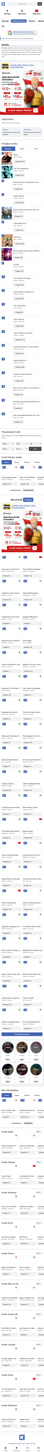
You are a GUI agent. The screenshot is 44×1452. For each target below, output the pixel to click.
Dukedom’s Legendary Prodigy (11, 926)
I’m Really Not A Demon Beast (28, 1176)
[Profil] (38, 1448)
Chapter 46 (6, 623)
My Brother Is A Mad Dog (10, 1328)
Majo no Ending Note (8, 1267)
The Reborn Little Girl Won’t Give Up (32, 926)
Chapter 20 (27, 1004)
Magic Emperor (19, 196)
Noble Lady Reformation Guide (11, 736)
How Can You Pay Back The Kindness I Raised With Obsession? (10, 1206)
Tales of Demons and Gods (23, 333)
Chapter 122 (7, 1395)
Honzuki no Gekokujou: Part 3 (28, 1146)
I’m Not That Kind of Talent (10, 1389)
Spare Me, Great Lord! (27, 1389)
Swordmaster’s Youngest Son (24, 292)
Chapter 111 (7, 862)
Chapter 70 (24, 1274)
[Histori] (27, 1448)
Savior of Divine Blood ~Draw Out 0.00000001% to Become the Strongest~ (28, 477)
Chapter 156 (25, 484)
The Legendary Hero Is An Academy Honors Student (32, 736)
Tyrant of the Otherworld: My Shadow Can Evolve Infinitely (11, 855)
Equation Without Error (30, 617)
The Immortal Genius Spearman (32, 879)
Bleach (16, 155)
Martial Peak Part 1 (20, 360)
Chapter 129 (28, 599)
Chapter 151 (7, 599)
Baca (7, 1059)
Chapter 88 (18, 189)
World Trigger (27, 641)
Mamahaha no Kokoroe (9, 712)
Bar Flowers (24, 1237)
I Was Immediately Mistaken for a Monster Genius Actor (32, 784)
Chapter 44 (27, 719)
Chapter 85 (19, 312)
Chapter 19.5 (28, 671)
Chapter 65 (6, 576)
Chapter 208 (19, 298)
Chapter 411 (19, 230)
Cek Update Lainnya (22, 1034)
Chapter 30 (27, 885)
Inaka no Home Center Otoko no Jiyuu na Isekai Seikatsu (11, 974)
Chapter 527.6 (20, 340)
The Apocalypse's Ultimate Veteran (10, 1358)
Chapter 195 (19, 381)
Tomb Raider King (20, 223)
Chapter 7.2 (7, 671)
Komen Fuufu (6, 1176)
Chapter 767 (25, 1395)
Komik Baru (28, 1123)
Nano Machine (19, 319)
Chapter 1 (24, 1335)
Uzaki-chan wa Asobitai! (10, 1298)
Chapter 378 (19, 271)
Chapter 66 (6, 1243)
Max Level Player (20, 306)
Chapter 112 (28, 576)
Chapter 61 (27, 814)
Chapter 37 (6, 766)
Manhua (37, 462)
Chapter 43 (27, 695)
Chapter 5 (24, 1183)
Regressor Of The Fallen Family (11, 688)
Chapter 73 (6, 1213)
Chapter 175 (19, 216)
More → (39, 1131)
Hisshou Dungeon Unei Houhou (10, 1146)
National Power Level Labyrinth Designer (11, 879)
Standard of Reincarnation (23, 374)
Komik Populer (28, 490)
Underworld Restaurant (30, 593)
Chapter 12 (27, 766)
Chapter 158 (19, 175)
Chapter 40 (27, 933)
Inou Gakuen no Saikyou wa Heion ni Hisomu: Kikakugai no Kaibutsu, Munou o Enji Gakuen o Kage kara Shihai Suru (28, 1328)
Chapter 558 (19, 285)
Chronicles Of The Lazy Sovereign (32, 855)
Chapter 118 (19, 257)
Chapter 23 (27, 981)
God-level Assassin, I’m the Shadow (26, 347)
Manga (17, 462)
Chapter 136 (19, 353)
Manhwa (27, 462)
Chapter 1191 (19, 244)
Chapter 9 (6, 1274)
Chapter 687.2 (20, 161)
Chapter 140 (7, 1304)
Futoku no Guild (28, 998)
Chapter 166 (7, 790)
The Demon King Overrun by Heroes (32, 712)
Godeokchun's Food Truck (10, 617)
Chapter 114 (19, 422)
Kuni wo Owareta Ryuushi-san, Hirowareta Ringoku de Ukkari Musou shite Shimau (32, 903)
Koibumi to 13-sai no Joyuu (32, 664)
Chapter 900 (19, 202)
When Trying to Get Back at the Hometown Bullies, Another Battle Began (11, 950)
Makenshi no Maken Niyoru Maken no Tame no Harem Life (28, 1206)
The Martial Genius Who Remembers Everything (11, 831)
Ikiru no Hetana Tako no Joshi (10, 1110)
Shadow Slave (24, 1419)
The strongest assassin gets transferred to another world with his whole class (10, 477)
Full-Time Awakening (21, 168)
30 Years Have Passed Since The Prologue (32, 760)
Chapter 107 (19, 394)
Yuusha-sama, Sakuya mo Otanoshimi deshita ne (11, 998)
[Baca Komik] (4, 4)
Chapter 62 (6, 933)
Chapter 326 (19, 326)
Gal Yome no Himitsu (9, 1237)
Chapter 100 (28, 742)
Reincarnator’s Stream (30, 807)
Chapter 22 (6, 838)
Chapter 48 (24, 1152)
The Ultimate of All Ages (22, 278)
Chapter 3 (6, 1117)
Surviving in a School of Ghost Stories (11, 569)
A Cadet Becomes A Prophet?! (11, 807)
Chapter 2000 (19, 367)
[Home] (5, 1448)
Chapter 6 (27, 957)
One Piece (17, 237)
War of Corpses (25, 1267)
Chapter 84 (6, 957)
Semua (6, 462)
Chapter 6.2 (7, 1028)
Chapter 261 (28, 647)
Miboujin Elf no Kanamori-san (32, 950)
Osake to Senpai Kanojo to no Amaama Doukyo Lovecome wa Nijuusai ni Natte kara (11, 1022)
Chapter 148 (7, 695)
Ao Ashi (16, 264)
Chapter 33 (6, 885)
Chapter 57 (6, 814)
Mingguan (8, 149)
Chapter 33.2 (28, 909)
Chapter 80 (6, 1152)
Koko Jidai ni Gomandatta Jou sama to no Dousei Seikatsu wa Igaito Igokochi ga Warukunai (32, 688)
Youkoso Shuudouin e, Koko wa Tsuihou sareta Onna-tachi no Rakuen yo (11, 664)
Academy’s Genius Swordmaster (11, 593)
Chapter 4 (27, 623)
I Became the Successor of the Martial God (10, 1419)
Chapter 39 (6, 742)
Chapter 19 (6, 719)
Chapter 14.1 (25, 1117)
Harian (22, 149)
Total (35, 149)
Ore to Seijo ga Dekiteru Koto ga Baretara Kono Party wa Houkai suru (32, 1022)
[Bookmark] (16, 1448)
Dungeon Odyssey (8, 784)
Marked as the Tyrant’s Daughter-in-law (32, 974)
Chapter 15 (27, 1028)
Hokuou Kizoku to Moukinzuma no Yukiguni (11, 641)
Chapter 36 (18, 408)
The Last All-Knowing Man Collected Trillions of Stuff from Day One (32, 569)
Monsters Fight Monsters (10, 760)
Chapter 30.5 (7, 1004)
